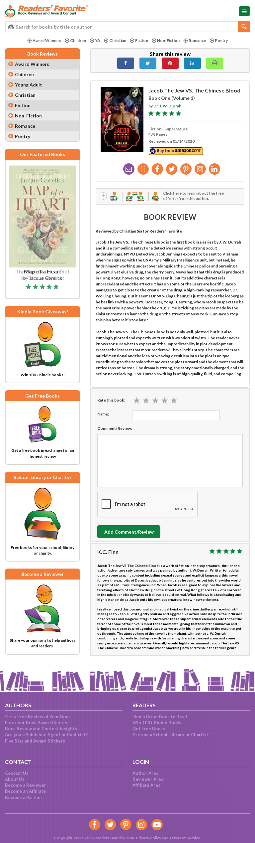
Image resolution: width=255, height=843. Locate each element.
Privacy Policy (148, 837)
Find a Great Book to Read (159, 716)
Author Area (145, 773)
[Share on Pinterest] (170, 63)
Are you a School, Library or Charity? (170, 734)
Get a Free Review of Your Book (38, 716)
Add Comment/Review (129, 532)
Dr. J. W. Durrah (167, 105)
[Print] (214, 63)
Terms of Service (184, 837)
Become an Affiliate (25, 791)
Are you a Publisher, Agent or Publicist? (46, 734)
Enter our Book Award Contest (37, 722)
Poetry (221, 40)
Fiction (141, 40)
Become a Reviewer (25, 785)
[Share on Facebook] (125, 63)
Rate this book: (111, 400)
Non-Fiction (168, 40)
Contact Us (17, 773)
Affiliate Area (146, 785)
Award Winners (47, 40)
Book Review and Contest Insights (41, 728)
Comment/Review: (114, 428)
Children (78, 40)
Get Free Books (148, 728)
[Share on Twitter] (147, 63)
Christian (117, 40)
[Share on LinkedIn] (192, 63)
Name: (103, 414)
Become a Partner (23, 797)
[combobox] (127, 27)
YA (97, 40)
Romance (197, 40)
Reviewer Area (147, 779)
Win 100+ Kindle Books (156, 722)
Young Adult (28, 84)
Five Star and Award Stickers (35, 741)
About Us (15, 779)
